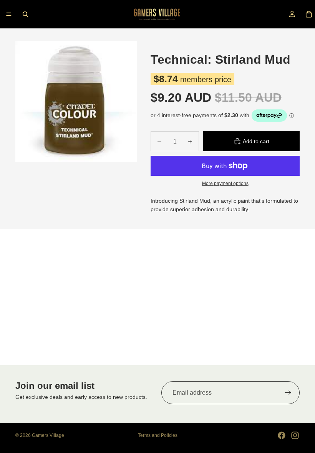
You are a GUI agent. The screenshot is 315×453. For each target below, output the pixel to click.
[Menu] (9, 14)
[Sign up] (288, 393)
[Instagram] (295, 435)
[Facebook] (281, 435)
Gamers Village (48, 435)
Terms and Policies (157, 435)
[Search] (25, 14)
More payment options (225, 183)
